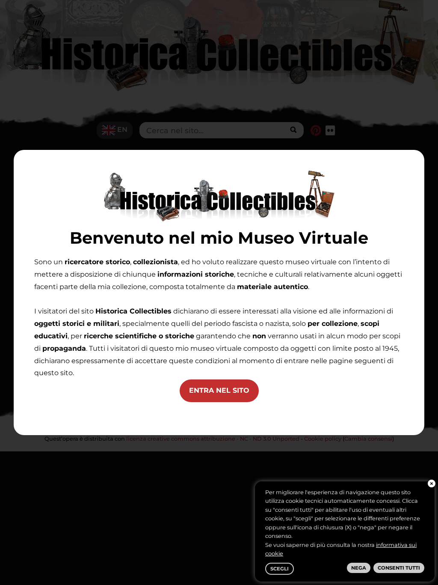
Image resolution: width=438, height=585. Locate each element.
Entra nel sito (219, 390)
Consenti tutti (399, 568)
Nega (358, 568)
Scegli (279, 569)
